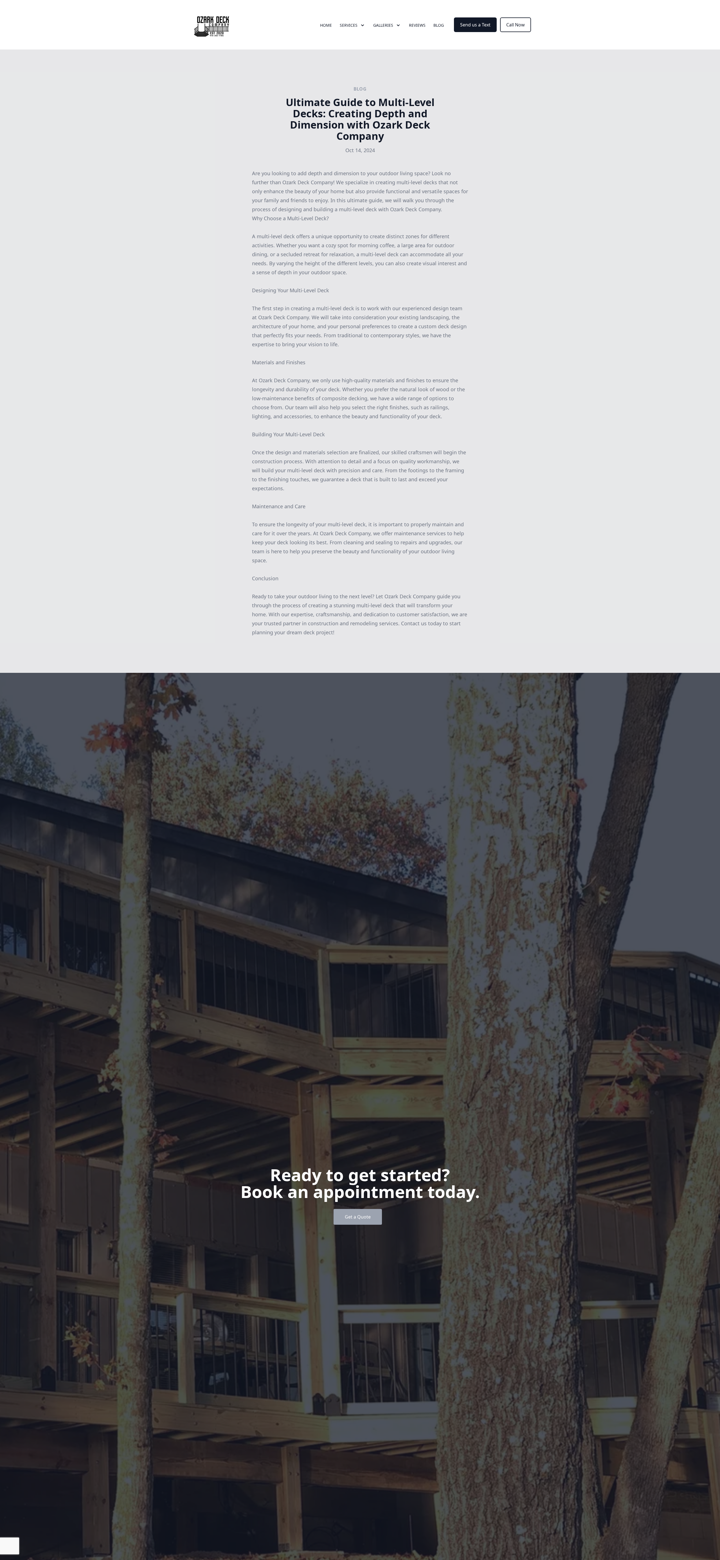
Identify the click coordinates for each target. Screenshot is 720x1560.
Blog (438, 25)
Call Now (515, 25)
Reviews (417, 25)
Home (326, 25)
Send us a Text (475, 25)
